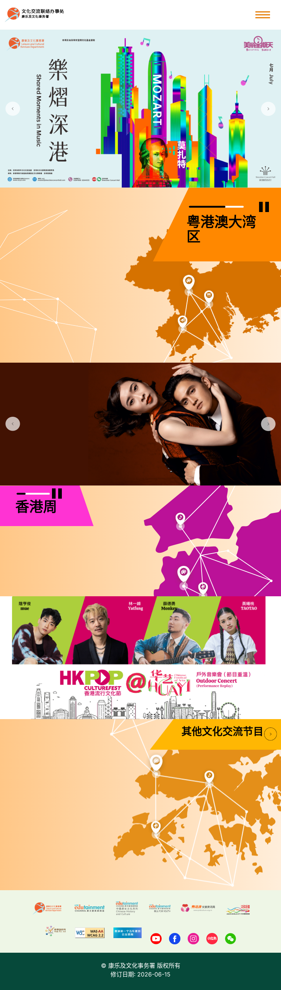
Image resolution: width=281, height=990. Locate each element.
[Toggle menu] (262, 14)
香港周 (36, 508)
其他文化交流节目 (222, 732)
